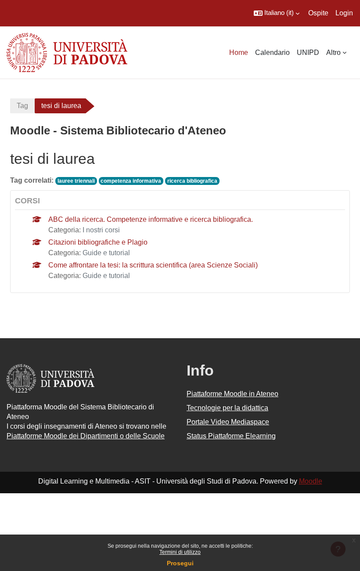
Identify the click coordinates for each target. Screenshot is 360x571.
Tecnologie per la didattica (227, 408)
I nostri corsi (101, 230)
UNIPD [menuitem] (308, 52)
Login (344, 13)
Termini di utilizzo (180, 552)
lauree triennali (76, 181)
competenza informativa (131, 181)
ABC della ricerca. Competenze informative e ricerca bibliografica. (150, 219)
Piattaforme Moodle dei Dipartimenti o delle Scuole (86, 436)
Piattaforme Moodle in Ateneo (232, 394)
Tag (22, 105)
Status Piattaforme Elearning (231, 436)
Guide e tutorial (106, 253)
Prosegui (180, 563)
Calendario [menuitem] (272, 52)
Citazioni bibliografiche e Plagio (98, 242)
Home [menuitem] (238, 52)
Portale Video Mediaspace (228, 422)
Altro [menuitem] (333, 52)
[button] (276, 13)
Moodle (310, 481)
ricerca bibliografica (192, 181)
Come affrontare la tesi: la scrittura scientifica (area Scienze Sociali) (153, 265)
